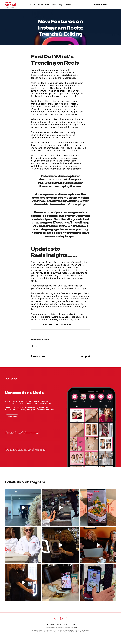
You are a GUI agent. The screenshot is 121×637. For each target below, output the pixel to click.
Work (47, 5)
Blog (60, 5)
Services (32, 5)
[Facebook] (32, 346)
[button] (32, 391)
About (54, 5)
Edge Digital (73, 627)
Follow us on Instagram (25, 482)
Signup (66, 624)
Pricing (40, 5)
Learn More (12, 416)
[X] (36, 346)
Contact (68, 5)
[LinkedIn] (40, 346)
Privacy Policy (49, 624)
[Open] (82, 4)
